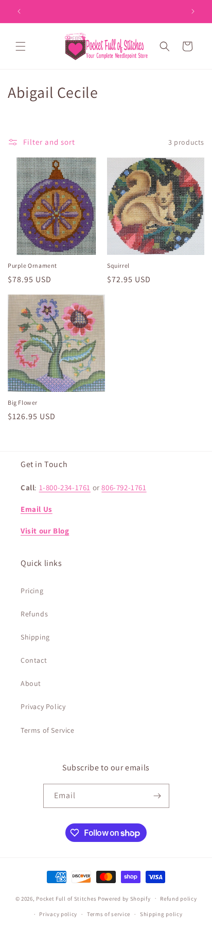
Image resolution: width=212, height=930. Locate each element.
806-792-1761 (123, 487)
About (31, 683)
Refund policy (178, 898)
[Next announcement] (193, 11)
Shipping (35, 637)
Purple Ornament (32, 265)
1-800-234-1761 (65, 487)
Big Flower (23, 402)
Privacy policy (58, 914)
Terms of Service (48, 730)
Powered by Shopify (124, 898)
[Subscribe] (157, 796)
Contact (34, 660)
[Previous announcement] (19, 11)
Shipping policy (161, 914)
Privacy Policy (43, 706)
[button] (20, 46)
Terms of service (108, 914)
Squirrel (118, 265)
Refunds (34, 613)
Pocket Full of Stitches (66, 898)
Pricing (32, 590)
